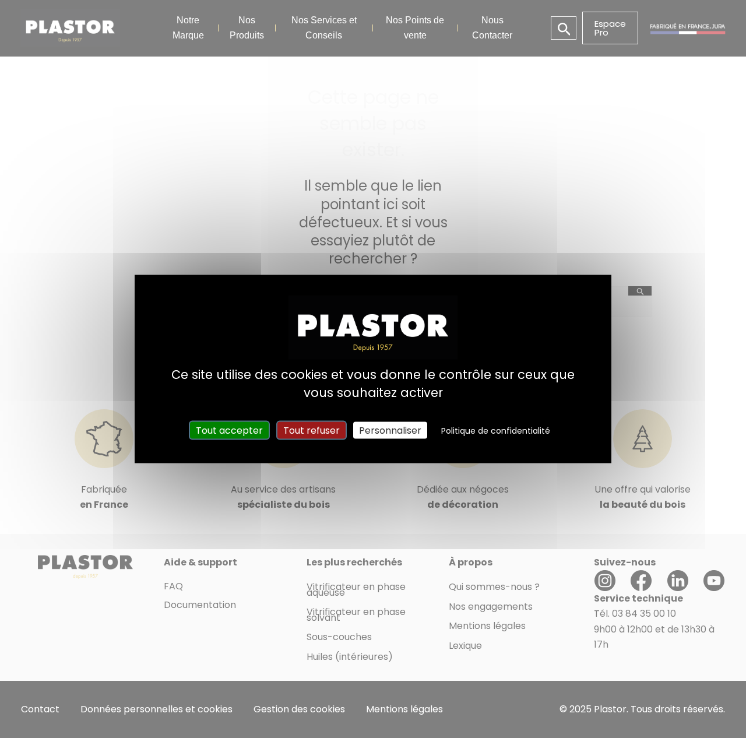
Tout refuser (311, 430)
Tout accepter (229, 430)
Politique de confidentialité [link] (495, 431)
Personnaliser (390, 430)
